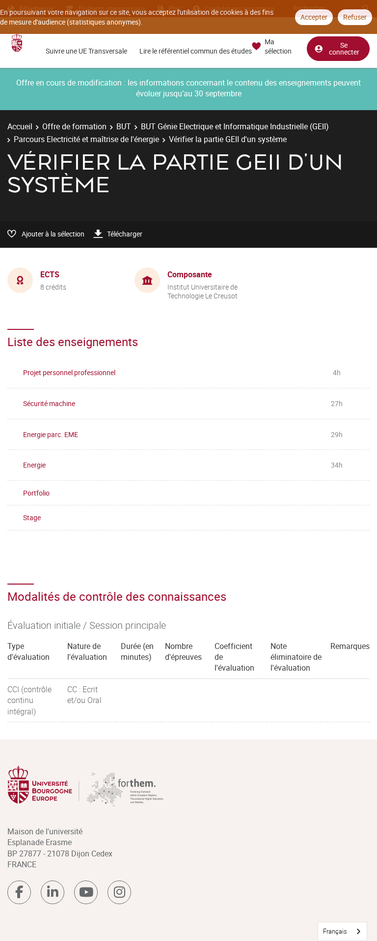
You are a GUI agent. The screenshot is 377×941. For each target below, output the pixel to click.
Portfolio (36, 493)
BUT (123, 126)
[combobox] (342, 931)
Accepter (313, 17)
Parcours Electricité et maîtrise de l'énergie (86, 139)
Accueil (19, 126)
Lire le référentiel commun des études (195, 51)
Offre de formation (74, 126)
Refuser (355, 17)
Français (335, 931)
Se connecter (344, 48)
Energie (34, 465)
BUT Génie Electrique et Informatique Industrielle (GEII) (235, 126)
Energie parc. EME (50, 434)
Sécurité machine (49, 403)
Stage (32, 517)
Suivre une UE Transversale (86, 51)
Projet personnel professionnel (69, 372)
